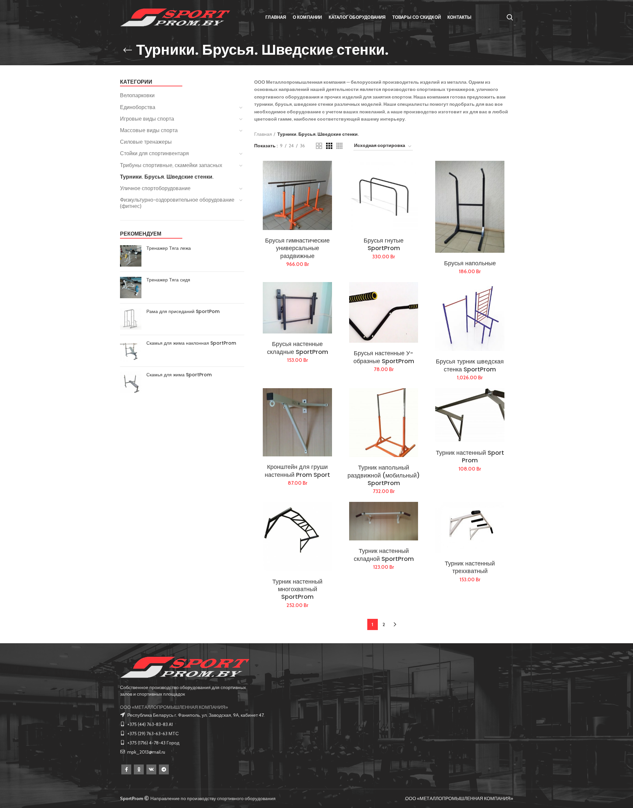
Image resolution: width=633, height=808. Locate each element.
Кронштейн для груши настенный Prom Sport (297, 470)
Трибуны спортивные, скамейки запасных (171, 165)
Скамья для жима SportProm (179, 375)
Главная (263, 134)
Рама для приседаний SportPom (183, 311)
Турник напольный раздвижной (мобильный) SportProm (383, 475)
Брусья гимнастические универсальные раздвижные (297, 248)
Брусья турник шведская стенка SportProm (470, 365)
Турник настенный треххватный (470, 567)
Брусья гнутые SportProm (384, 244)
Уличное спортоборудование (155, 188)
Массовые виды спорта (149, 130)
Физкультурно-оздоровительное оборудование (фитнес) (177, 203)
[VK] (151, 769)
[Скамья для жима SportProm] (130, 382)
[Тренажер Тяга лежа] (130, 256)
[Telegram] (164, 769)
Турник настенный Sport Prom (470, 456)
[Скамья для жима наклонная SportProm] (130, 350)
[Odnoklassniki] (139, 769)
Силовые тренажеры (146, 142)
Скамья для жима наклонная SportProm (191, 343)
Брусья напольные (470, 263)
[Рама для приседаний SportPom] (130, 319)
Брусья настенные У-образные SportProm (383, 357)
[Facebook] (126, 769)
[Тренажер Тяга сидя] (130, 287)
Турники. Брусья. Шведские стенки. (167, 177)
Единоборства (137, 107)
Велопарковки (137, 95)
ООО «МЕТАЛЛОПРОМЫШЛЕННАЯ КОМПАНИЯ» (174, 707)
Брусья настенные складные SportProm (297, 348)
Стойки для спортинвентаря (154, 153)
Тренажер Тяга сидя (168, 280)
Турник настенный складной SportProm (384, 555)
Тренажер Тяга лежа (168, 248)
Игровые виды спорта (147, 119)
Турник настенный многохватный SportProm (297, 589)
